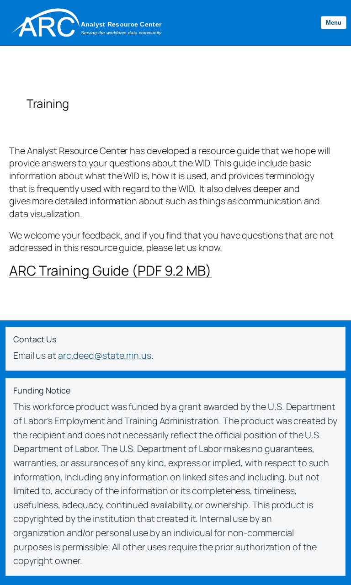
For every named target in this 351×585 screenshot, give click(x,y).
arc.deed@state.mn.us (104, 355)
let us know (197, 247)
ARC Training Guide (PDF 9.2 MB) (110, 270)
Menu (333, 22)
